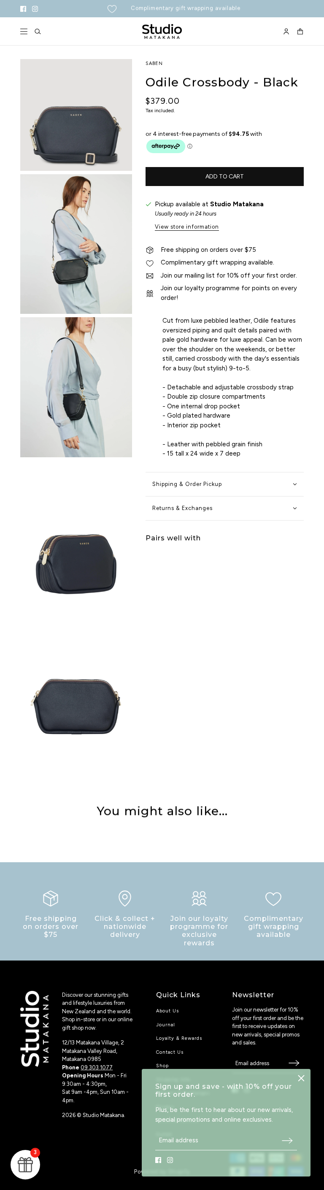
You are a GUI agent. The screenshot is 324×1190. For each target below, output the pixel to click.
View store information (187, 227)
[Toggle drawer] (23, 31)
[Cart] (300, 31)
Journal (165, 1025)
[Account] (286, 31)
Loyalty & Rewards (179, 1038)
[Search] (37, 31)
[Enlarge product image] (76, 115)
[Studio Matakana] (162, 31)
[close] (301, 1078)
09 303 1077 (97, 1067)
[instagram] (35, 8)
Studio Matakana (237, 204)
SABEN (154, 63)
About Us (167, 1011)
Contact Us (170, 1052)
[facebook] (23, 8)
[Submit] (287, 1140)
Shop (162, 1066)
